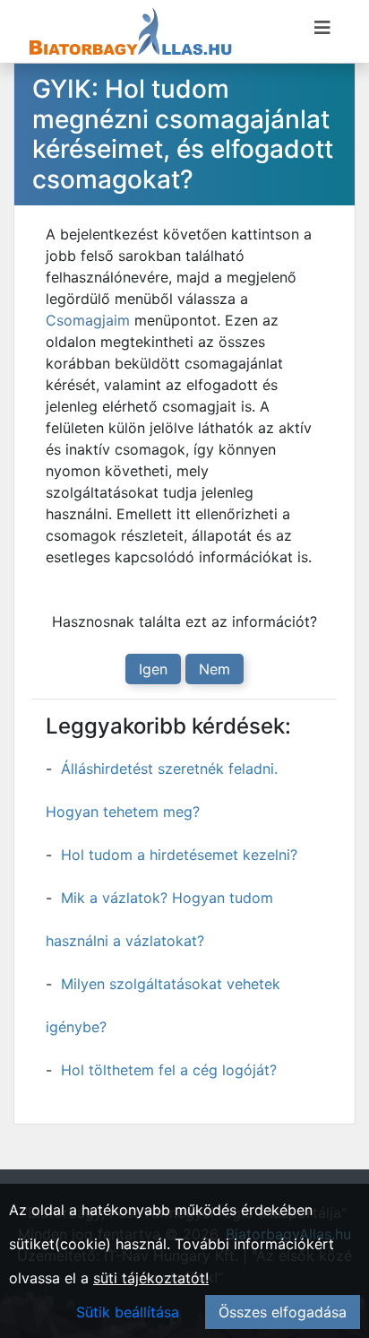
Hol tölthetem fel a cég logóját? (169, 1070)
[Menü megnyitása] (322, 28)
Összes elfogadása (283, 1312)
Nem (214, 669)
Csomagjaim (88, 320)
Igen (153, 669)
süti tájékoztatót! (151, 1278)
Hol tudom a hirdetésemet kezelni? (179, 855)
